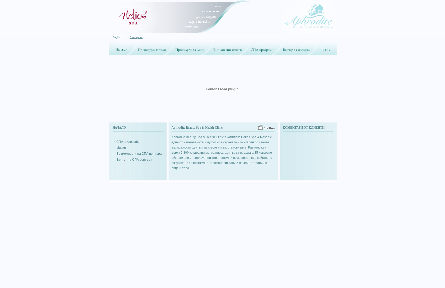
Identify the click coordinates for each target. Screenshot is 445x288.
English (117, 37)
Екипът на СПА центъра (134, 159)
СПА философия (128, 142)
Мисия (121, 148)
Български (136, 37)
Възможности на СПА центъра (139, 153)
